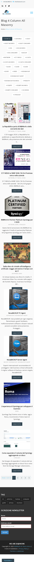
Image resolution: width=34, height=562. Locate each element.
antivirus (9, 499)
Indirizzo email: (6, 523)
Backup (24, 53)
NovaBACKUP (26, 71)
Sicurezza (26, 90)
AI (3, 499)
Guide (9, 67)
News (15, 71)
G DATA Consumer (25, 62)
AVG (11, 48)
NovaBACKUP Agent (17, 76)
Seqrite (9, 85)
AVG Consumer (12, 53)
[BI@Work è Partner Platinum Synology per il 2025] (17, 216)
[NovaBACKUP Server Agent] (17, 356)
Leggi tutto (17, 146)
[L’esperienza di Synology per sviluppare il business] (17, 402)
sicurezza (19, 503)
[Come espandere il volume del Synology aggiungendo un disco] (17, 449)
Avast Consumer (24, 43)
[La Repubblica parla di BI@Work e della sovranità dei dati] (17, 123)
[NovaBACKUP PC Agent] (17, 309)
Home (3, 29)
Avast (28, 39)
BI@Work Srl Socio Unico (22, 546)
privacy (11, 503)
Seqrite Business (22, 85)
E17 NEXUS (18, 57)
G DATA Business (9, 62)
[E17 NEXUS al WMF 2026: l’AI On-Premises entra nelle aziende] (17, 169)
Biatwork (7, 57)
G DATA (28, 57)
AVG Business (21, 48)
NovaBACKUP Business (12, 81)
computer (26, 499)
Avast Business (10, 43)
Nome (3, 515)
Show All (8, 39)
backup (17, 499)
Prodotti (27, 81)
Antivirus (18, 39)
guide (4, 503)
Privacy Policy (24, 549)
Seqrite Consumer (12, 90)
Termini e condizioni (17, 551)
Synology (17, 95)
